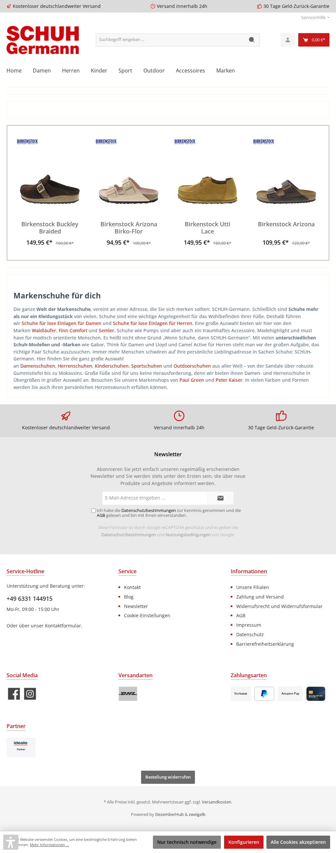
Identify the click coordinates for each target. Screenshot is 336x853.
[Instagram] (30, 693)
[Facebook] (14, 693)
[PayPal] (264, 693)
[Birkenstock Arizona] (286, 171)
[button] (10, 842)
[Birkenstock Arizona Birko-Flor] (128, 171)
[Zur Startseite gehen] (43, 40)
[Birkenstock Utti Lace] (207, 171)
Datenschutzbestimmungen (128, 535)
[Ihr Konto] (288, 40)
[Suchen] (252, 40)
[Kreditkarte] (316, 693)
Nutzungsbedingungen (188, 535)
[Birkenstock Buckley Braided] (49, 171)
